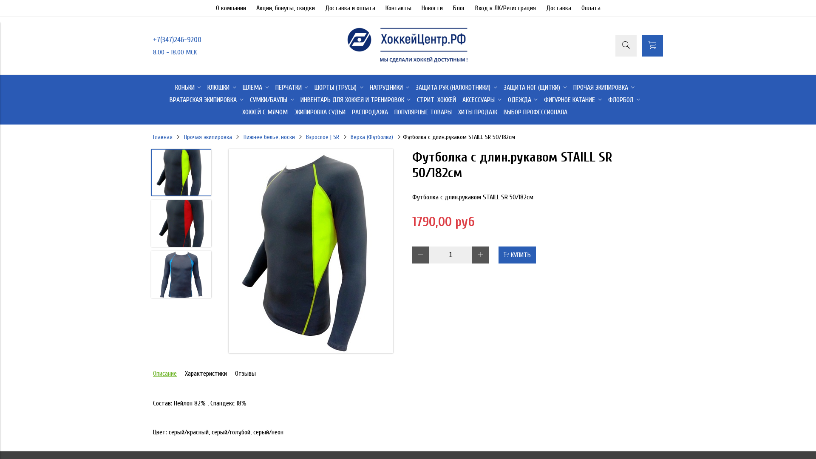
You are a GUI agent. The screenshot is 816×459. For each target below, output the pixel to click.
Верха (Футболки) (372, 137)
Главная (163, 137)
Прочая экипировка (208, 137)
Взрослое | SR (322, 137)
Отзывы (245, 373)
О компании (231, 8)
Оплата (591, 8)
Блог (459, 8)
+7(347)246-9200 (177, 39)
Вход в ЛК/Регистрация (505, 8)
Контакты (398, 8)
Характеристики (206, 373)
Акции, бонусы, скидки (285, 8)
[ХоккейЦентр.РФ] (408, 62)
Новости (432, 8)
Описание (165, 373)
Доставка (558, 8)
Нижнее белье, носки (269, 137)
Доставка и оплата (350, 8)
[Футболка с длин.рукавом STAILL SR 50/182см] (311, 252)
